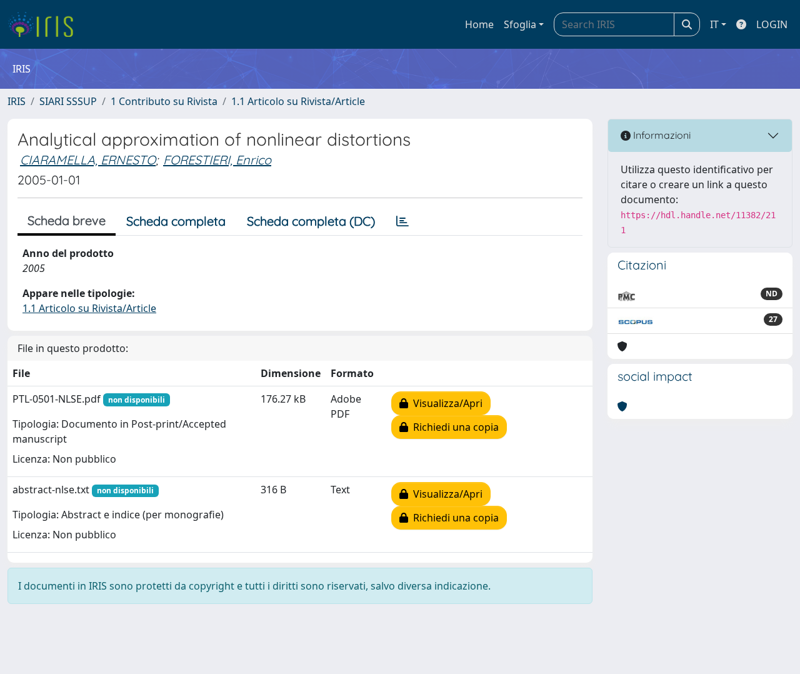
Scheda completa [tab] (176, 221)
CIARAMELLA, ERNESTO (88, 160)
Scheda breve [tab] (67, 220)
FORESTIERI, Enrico (217, 160)
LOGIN (772, 24)
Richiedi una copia (453, 427)
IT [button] (714, 24)
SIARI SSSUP (68, 101)
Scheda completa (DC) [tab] (311, 221)
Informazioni (661, 135)
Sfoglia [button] (520, 24)
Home (479, 24)
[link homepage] (45, 24)
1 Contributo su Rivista (164, 101)
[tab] (402, 221)
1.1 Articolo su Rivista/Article (298, 101)
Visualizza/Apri (445, 403)
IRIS (17, 101)
